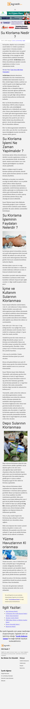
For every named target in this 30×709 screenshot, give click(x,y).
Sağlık (23, 40)
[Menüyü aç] (15, 10)
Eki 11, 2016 (4, 40)
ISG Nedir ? (5, 649)
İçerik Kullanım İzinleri (14, 599)
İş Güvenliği (19, 40)
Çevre (13, 40)
